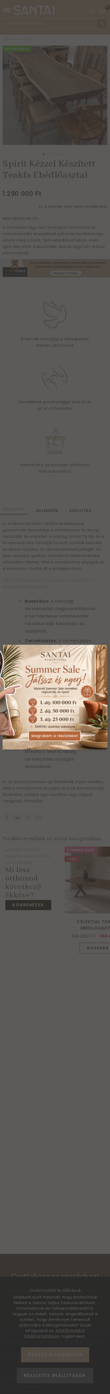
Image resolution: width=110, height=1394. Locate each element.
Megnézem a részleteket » (55, 738)
